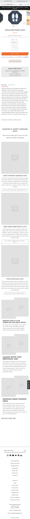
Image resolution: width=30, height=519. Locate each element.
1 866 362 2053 (8, 1)
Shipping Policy (15, 492)
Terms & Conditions (15, 497)
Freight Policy (15, 495)
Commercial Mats (15, 461)
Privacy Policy (15, 485)
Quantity (15, 46)
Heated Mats (15, 468)
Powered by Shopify (15, 517)
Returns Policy (15, 490)
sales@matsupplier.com (22, 1)
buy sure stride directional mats (15, 241)
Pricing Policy (15, 487)
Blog (15, 483)
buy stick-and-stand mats (15, 293)
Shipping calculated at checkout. (15, 35)
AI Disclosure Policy (15, 500)
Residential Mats (15, 466)
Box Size (14, 39)
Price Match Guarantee (15, 61)
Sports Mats (15, 470)
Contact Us (15, 480)
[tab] (4, 85)
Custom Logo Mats (15, 463)
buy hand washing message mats (15, 189)
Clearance (15, 475)
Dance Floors (15, 473)
